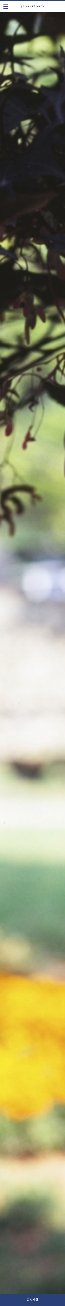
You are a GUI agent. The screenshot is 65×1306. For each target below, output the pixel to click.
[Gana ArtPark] (32, 6)
